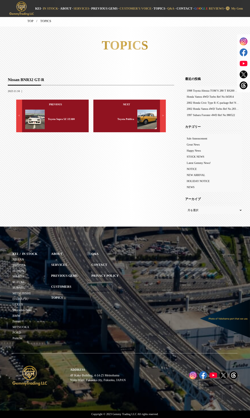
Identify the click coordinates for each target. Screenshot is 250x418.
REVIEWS (209, 8)
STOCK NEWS (195, 156)
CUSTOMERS (61, 286)
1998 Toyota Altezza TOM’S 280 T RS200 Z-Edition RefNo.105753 (214, 90)
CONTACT (184, 8)
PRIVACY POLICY (105, 275)
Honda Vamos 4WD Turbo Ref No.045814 (210, 96)
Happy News (194, 150)
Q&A (170, 8)
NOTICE (192, 169)
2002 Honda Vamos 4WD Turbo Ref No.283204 (213, 108)
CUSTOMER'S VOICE (136, 8)
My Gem (237, 8)
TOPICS (159, 8)
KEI (38, 8)
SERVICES (81, 8)
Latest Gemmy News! (199, 162)
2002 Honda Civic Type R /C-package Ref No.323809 (214, 102)
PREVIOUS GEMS (104, 8)
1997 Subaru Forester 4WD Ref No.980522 (211, 115)
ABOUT (65, 8)
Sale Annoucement (197, 138)
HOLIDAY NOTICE (198, 181)
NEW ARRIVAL (196, 175)
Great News (193, 144)
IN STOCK (50, 8)
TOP (30, 21)
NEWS (191, 187)
